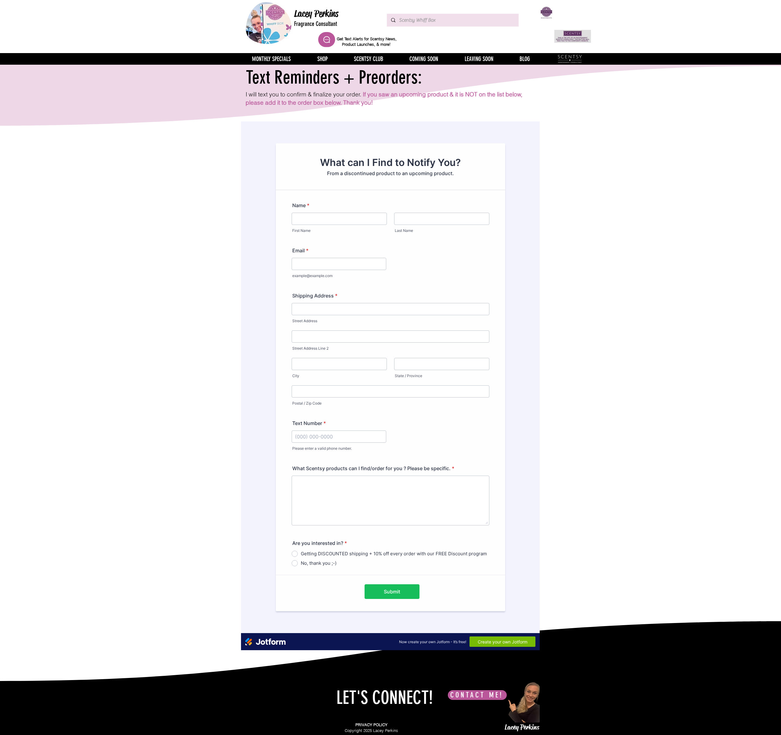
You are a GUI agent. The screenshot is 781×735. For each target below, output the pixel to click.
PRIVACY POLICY (371, 724)
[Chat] (326, 39)
